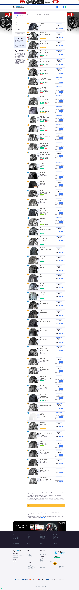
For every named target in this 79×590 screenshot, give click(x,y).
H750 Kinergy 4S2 (45, 51)
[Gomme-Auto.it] (18, 7)
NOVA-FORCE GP (45, 228)
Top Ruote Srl (39, 586)
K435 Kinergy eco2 (46, 33)
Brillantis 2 (43, 126)
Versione (16, 24)
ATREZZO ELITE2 (45, 469)
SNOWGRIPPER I (45, 191)
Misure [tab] (22, 15)
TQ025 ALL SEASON (43, 238)
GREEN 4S (43, 442)
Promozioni (41, 560)
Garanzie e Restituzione (30, 566)
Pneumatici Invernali (30, 557)
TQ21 (42, 164)
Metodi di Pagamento (30, 565)
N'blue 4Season (45, 60)
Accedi (41, 553)
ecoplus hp (43, 329)
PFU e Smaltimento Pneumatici (31, 567)
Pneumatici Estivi (29, 556)
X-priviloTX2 (44, 88)
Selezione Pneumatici (20, 13)
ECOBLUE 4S (44, 451)
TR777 (42, 257)
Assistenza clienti (42, 567)
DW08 (44, 266)
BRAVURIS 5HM (45, 135)
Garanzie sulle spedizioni (30, 569)
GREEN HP (43, 311)
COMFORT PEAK (45, 404)
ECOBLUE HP (44, 338)
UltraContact (44, 144)
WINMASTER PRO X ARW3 (46, 433)
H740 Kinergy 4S (45, 42)
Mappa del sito (42, 566)
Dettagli (57, 28)
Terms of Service (46, 585)
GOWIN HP (43, 386)
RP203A (42, 182)
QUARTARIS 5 (44, 117)
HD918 (42, 275)
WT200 (43, 460)
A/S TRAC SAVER (45, 79)
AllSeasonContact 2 (45, 154)
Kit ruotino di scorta (29, 555)
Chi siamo (41, 558)
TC (45, 586)
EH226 (43, 200)
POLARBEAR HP (45, 320)
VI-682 (42, 108)
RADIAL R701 (44, 368)
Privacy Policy (29, 573)
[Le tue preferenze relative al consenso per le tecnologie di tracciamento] (1, 588)
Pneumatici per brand (57, 534)
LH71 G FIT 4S (44, 423)
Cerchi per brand (30, 534)
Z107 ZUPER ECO (45, 248)
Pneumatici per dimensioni (45, 534)
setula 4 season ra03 (45, 219)
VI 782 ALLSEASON (44, 97)
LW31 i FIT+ (44, 173)
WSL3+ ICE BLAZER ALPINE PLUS (45, 349)
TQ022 (42, 293)
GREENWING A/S (45, 377)
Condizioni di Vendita (30, 568)
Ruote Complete (29, 554)
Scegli (61, 28)
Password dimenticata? (43, 554)
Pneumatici (28, 553)
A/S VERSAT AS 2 (45, 478)
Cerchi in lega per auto (17, 534)
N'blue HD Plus (44, 70)
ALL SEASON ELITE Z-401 (44, 210)
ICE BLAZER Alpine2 (44, 414)
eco (42, 24)
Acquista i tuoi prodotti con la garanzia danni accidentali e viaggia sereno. (39, 4)
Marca (16, 17)
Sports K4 (43, 284)
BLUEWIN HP (44, 302)
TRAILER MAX (44, 359)
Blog (40, 559)
